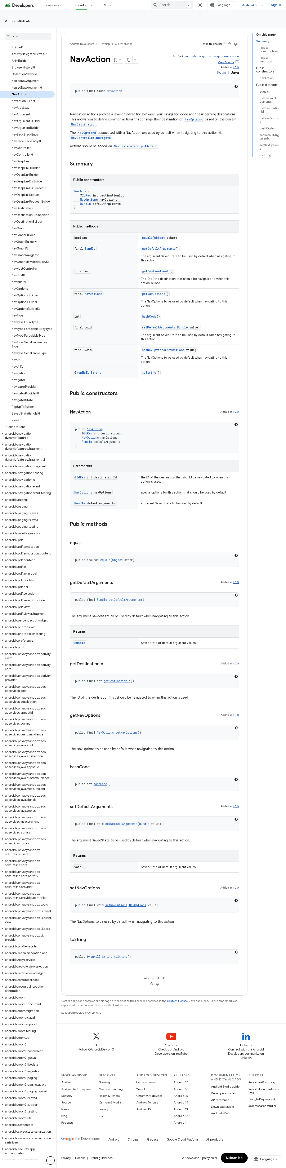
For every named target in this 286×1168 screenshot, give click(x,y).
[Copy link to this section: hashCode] (94, 767)
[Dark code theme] (236, 86)
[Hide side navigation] (50, 1160)
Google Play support (262, 1099)
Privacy (103, 1109)
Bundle (85, 204)
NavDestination (83, 124)
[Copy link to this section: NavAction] (95, 412)
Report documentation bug (264, 1090)
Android (66, 1082)
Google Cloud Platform (182, 1139)
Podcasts (67, 1122)
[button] (27, 427)
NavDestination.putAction (135, 146)
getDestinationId (156, 271)
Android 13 (181, 1109)
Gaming (104, 1082)
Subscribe (234, 1158)
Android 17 (181, 1082)
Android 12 (181, 1116)
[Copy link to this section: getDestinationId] (107, 664)
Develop (81, 5)
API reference (17, 21)
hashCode (149, 316)
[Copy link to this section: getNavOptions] (104, 715)
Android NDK (219, 1113)
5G (101, 1116)
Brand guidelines (101, 1158)
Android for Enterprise (76, 1089)
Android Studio (253, 5)
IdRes (86, 195)
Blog (64, 1116)
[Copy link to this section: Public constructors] (122, 393)
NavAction (114, 91)
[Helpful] (229, 44)
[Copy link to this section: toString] (90, 939)
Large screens (145, 1082)
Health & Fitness (109, 1096)
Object (159, 238)
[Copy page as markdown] (129, 59)
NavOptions (194, 119)
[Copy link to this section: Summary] (97, 164)
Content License (177, 1001)
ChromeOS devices (149, 1096)
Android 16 (181, 1089)
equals (147, 238)
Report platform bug (262, 1082)
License (80, 1158)
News (65, 1109)
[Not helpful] (236, 44)
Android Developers (82, 44)
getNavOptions (153, 294)
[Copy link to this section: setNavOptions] (104, 888)
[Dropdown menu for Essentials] (64, 5)
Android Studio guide (225, 1086)
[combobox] (172, 5)
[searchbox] (28, 36)
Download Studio (222, 1107)
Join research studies (262, 1106)
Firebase (152, 1139)
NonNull (82, 373)
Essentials (51, 5)
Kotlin (221, 73)
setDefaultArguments (158, 327)
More (108, 5)
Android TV (143, 1109)
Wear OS (142, 1089)
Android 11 (181, 1122)
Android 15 (181, 1096)
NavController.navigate (91, 138)
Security (66, 1096)
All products (214, 1139)
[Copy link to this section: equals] (86, 543)
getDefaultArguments (158, 249)
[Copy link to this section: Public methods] (111, 524)
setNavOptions (153, 350)
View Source (226, 62)
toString (149, 373)
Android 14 (181, 1102)
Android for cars (147, 1102)
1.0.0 (236, 67)
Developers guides (223, 1093)
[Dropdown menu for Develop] (93, 5)
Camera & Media (110, 1102)
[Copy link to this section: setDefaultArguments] (117, 807)
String (96, 373)
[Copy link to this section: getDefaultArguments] (117, 582)
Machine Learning (111, 1089)
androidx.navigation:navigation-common (211, 56)
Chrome (133, 1139)
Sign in (276, 5)
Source (66, 1102)
